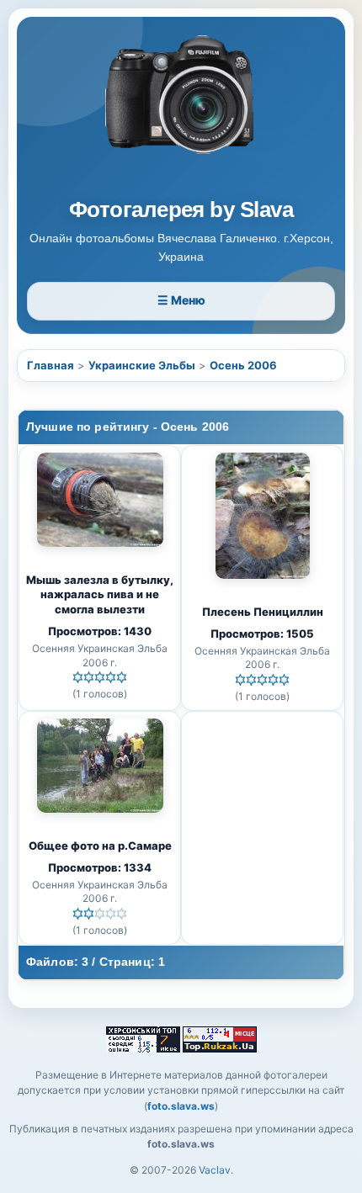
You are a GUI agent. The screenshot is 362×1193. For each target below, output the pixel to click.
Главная (50, 365)
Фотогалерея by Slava (181, 210)
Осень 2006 (243, 365)
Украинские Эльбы (141, 365)
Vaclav (215, 1170)
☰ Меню (181, 300)
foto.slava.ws (181, 1106)
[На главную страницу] (181, 111)
